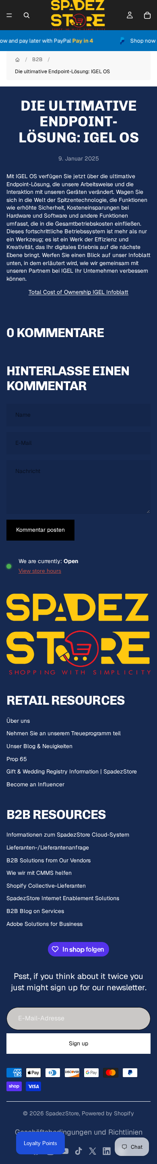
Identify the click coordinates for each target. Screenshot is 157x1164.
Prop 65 (16, 759)
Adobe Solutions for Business (44, 923)
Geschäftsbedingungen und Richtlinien (79, 1132)
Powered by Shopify (108, 1113)
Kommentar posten (40, 529)
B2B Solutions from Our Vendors (48, 860)
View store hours (40, 571)
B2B (37, 59)
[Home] (17, 60)
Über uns (18, 720)
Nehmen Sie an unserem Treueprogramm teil (63, 733)
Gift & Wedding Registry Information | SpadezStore (71, 771)
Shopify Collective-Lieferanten (46, 885)
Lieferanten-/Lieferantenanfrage (47, 847)
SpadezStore (62, 1113)
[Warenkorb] (147, 15)
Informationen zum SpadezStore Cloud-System (67, 834)
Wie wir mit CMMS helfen (39, 872)
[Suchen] (26, 15)
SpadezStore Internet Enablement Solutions (62, 898)
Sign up (78, 1043)
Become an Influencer (35, 784)
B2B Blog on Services (35, 911)
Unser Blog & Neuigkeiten (39, 746)
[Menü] (9, 15)
